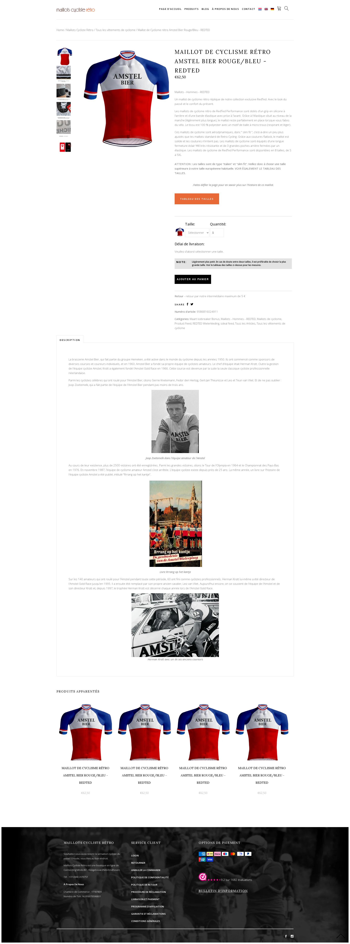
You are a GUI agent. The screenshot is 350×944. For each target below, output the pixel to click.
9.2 (223, 880)
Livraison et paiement (145, 899)
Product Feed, (183, 323)
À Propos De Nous (74, 884)
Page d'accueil (170, 9)
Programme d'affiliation (147, 906)
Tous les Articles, (245, 323)
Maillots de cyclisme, (269, 319)
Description (70, 340)
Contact (248, 9)
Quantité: (218, 224)
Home (60, 30)
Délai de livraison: (190, 243)
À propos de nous (225, 9)
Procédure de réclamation (148, 892)
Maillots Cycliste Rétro (79, 30)
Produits (191, 9)
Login (135, 855)
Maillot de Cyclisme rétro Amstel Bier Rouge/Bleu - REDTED (174, 30)
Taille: (190, 224)
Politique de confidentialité (150, 877)
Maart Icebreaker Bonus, (205, 319)
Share (180, 304)
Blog (205, 9)
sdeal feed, (227, 323)
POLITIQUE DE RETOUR (144, 884)
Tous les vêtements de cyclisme (115, 30)
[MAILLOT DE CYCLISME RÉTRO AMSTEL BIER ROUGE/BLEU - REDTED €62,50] (86, 704)
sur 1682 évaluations (239, 880)
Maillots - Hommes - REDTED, (238, 319)
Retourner (138, 862)
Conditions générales (145, 921)
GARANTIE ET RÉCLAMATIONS (148, 913)
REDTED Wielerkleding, (206, 323)
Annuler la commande (145, 870)
